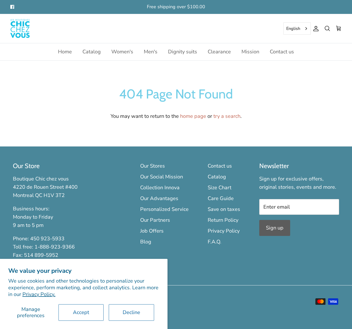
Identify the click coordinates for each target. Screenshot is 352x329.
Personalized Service (164, 209)
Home (65, 51)
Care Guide (221, 198)
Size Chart (219, 187)
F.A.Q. (214, 241)
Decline (131, 312)
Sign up (274, 227)
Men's (150, 51)
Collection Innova (160, 187)
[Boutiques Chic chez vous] (20, 28)
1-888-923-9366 (55, 246)
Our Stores (152, 165)
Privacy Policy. (38, 294)
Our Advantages (159, 198)
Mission (250, 51)
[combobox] (297, 28)
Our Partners (155, 220)
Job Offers (152, 230)
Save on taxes (224, 209)
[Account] (315, 28)
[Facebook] (12, 7)
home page (193, 116)
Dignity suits (182, 51)
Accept (81, 312)
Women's (122, 51)
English (293, 28)
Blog (145, 241)
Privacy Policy (224, 230)
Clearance (219, 51)
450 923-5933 (47, 238)
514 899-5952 (41, 255)
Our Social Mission (161, 176)
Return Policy (223, 220)
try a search (226, 116)
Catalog (91, 51)
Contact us (282, 51)
